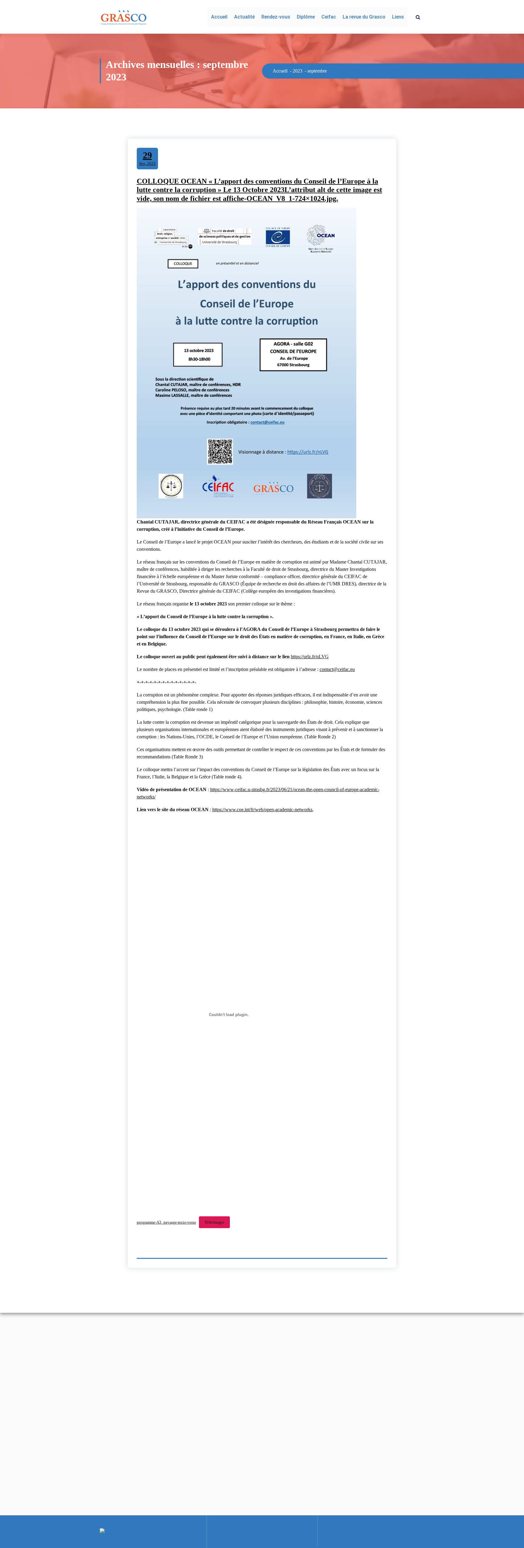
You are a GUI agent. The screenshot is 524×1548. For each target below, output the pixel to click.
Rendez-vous (275, 17)
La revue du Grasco (364, 17)
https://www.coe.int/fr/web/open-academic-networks (262, 809)
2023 (297, 70)
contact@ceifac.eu (337, 669)
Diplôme (306, 17)
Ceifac (328, 17)
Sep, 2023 (147, 158)
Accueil (219, 17)
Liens (398, 17)
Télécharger (214, 1222)
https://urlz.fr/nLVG (310, 656)
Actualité (244, 17)
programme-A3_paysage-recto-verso (166, 1222)
